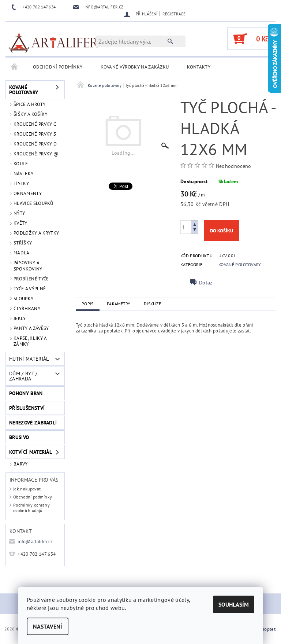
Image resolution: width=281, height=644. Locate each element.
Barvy (21, 464)
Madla (22, 253)
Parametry (119, 303)
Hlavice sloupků (33, 203)
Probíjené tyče (31, 279)
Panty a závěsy (31, 328)
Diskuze (152, 303)
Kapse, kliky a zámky (30, 341)
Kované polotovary (23, 90)
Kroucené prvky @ (36, 154)
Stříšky (23, 243)
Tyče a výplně (30, 289)
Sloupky (23, 298)
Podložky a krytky (36, 233)
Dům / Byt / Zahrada (23, 376)
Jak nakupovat (27, 489)
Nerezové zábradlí (33, 422)
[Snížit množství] (194, 230)
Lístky (21, 183)
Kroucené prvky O (35, 144)
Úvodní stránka (14, 67)
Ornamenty (28, 193)
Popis (88, 303)
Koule (21, 164)
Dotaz (206, 282)
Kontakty (198, 67)
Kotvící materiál (30, 452)
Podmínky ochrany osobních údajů (31, 507)
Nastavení (47, 626)
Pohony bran (26, 393)
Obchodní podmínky (57, 67)
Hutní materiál (29, 359)
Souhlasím (233, 604)
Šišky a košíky (30, 114)
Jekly (20, 318)
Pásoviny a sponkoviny (28, 266)
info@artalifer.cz (35, 541)
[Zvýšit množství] (194, 223)
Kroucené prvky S (35, 134)
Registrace (174, 13)
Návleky (23, 173)
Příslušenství (27, 408)
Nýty (19, 213)
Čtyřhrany (27, 308)
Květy (20, 223)
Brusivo (19, 437)
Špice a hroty (29, 104)
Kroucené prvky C (35, 124)
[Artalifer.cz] (54, 42)
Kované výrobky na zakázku (135, 67)
